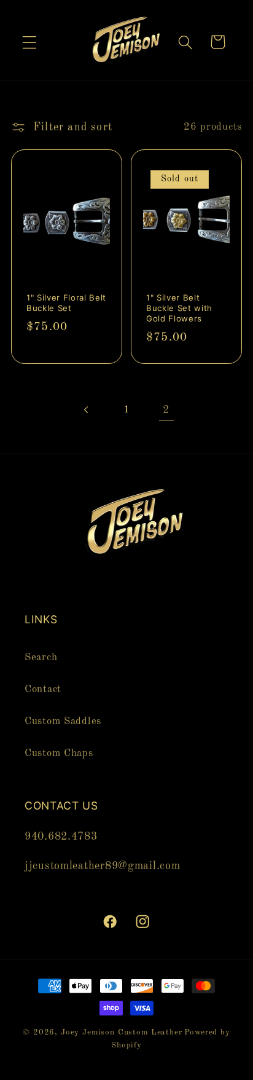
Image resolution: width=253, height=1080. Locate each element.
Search (41, 657)
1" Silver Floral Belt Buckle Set (66, 303)
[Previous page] (87, 409)
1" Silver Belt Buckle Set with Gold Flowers (179, 308)
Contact (43, 689)
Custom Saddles (63, 721)
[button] (30, 42)
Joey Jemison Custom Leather (121, 1032)
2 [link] (166, 410)
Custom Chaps (59, 753)
